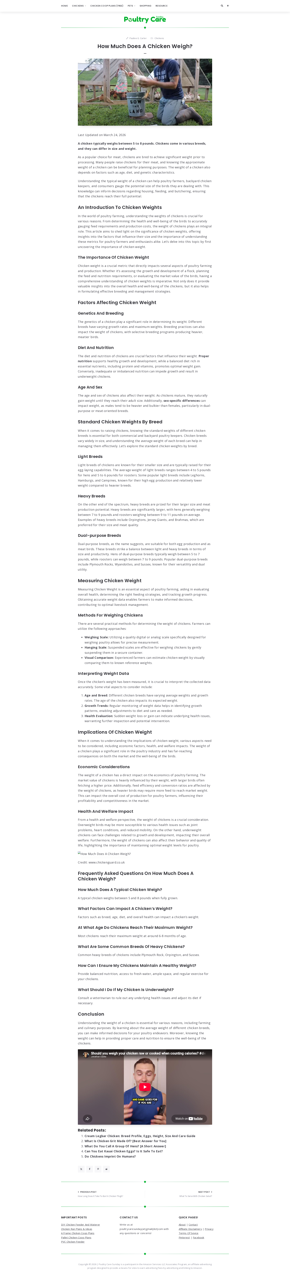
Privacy (209, 1229)
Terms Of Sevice (189, 1233)
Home (64, 5)
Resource (161, 5)
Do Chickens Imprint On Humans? (110, 1156)
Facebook (198, 1237)
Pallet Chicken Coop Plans (76, 1237)
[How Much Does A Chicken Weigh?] (145, 92)
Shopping (146, 5)
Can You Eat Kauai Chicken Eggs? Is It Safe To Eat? (124, 1151)
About (182, 1224)
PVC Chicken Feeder (73, 1241)
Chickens (78, 5)
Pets (130, 5)
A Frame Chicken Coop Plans (77, 1233)
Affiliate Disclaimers (190, 1229)
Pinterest (184, 1237)
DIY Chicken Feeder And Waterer (80, 1224)
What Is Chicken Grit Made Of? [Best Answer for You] (125, 1141)
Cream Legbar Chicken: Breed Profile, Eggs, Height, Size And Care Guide (140, 1136)
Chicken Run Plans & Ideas (76, 1229)
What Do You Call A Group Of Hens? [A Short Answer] (125, 1146)
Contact (193, 1224)
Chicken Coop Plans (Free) (107, 5)
